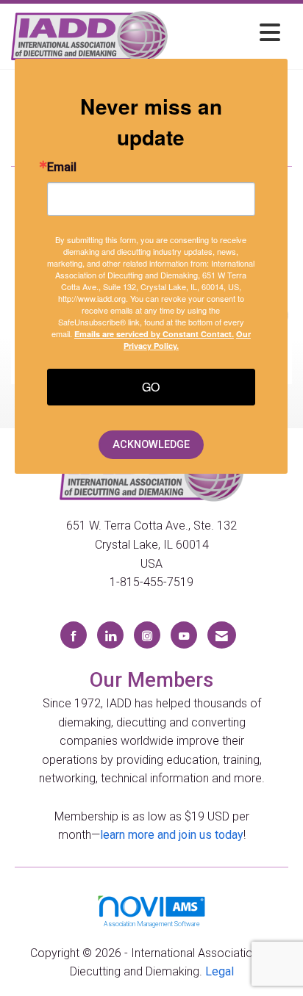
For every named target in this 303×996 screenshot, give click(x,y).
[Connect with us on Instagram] (147, 635)
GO (151, 386)
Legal (219, 971)
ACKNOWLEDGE (151, 445)
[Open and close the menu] (228, 33)
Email (61, 167)
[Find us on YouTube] (184, 635)
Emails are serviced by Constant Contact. (154, 333)
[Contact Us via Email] (221, 635)
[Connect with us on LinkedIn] (110, 635)
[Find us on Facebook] (73, 635)
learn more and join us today (171, 835)
